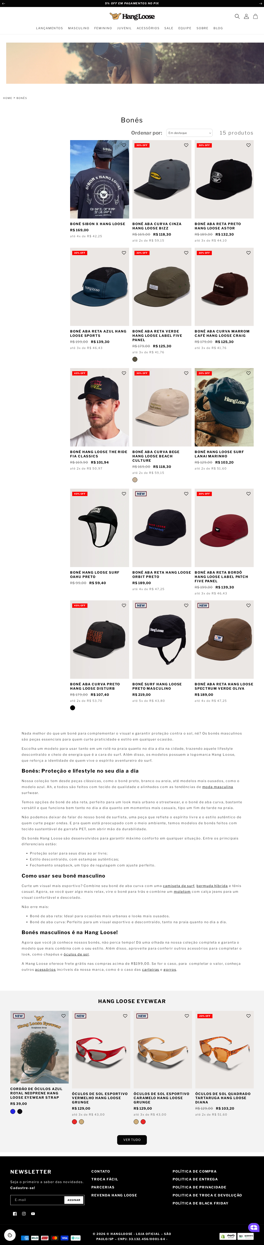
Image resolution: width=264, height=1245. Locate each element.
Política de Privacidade (199, 1187)
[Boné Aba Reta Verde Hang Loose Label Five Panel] (134, 359)
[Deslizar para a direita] (260, 3)
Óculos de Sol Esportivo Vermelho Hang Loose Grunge (100, 1098)
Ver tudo (132, 1140)
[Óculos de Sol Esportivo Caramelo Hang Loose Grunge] (81, 1121)
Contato (100, 1171)
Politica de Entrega (195, 1179)
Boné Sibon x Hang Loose (97, 224)
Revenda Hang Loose (114, 1195)
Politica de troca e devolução (207, 1195)
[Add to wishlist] (124, 145)
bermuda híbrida (212, 886)
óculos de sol (76, 954)
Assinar (73, 1200)
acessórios (45, 970)
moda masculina (217, 787)
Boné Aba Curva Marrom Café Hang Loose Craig (222, 333)
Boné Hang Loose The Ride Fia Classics (98, 454)
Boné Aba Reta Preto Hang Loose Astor (218, 226)
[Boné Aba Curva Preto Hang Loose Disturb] (72, 707)
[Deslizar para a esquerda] (3, 3)
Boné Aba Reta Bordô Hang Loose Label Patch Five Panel (221, 577)
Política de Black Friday (201, 1203)
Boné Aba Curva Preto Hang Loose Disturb (95, 686)
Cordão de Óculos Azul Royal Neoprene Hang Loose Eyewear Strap (36, 1093)
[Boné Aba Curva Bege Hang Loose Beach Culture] (134, 479)
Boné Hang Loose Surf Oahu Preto (95, 575)
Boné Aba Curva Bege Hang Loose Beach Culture (155, 456)
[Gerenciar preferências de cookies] (10, 1235)
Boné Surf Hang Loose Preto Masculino (157, 686)
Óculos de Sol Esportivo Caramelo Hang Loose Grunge (162, 1098)
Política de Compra (195, 1171)
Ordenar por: (146, 133)
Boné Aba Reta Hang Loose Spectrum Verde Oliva (224, 686)
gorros (170, 970)
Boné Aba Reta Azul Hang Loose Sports (98, 333)
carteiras (150, 970)
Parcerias (102, 1187)
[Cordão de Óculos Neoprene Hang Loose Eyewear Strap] (19, 1111)
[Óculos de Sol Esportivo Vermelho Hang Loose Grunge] (74, 1121)
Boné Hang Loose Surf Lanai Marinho (219, 454)
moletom (182, 892)
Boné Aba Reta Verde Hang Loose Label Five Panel (157, 335)
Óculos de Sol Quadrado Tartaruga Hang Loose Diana (223, 1098)
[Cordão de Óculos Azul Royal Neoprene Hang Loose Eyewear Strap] (12, 1111)
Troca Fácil (104, 1179)
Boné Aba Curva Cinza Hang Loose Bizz (157, 226)
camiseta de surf (178, 886)
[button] (237, 16)
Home (7, 98)
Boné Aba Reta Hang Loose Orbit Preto (161, 575)
